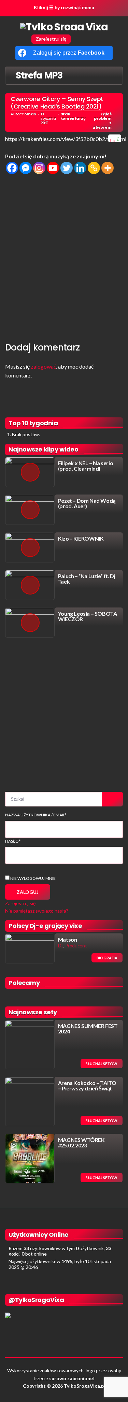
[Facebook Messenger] (25, 168)
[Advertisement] (64, 256)
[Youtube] (53, 168)
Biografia (107, 958)
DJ (60, 945)
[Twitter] (66, 168)
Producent (76, 945)
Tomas (29, 114)
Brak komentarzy (73, 116)
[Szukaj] (112, 799)
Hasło (12, 841)
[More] (107, 168)
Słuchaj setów (101, 1063)
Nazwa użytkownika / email (35, 814)
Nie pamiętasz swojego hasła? (36, 911)
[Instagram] (39, 168)
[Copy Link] (94, 168)
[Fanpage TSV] (79, 39)
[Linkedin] (80, 168)
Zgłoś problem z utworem (102, 121)
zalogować (43, 366)
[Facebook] (12, 168)
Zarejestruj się (51, 39)
